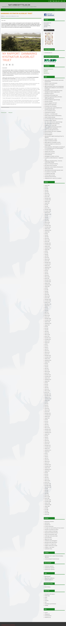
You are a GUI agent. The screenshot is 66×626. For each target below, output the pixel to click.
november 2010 (48, 466)
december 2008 (48, 499)
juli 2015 (46, 382)
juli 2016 (46, 363)
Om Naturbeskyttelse (49, 149)
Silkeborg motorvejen (49, 168)
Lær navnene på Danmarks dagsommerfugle (53, 122)
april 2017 (46, 349)
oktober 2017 (47, 341)
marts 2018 (47, 333)
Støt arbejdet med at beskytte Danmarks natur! (54, 170)
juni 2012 (46, 435)
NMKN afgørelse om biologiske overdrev (53, 142)
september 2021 (48, 267)
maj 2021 (46, 272)
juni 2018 (46, 328)
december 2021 (48, 262)
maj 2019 (46, 310)
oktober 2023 (47, 228)
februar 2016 (47, 371)
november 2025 (48, 199)
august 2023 (47, 231)
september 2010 (48, 469)
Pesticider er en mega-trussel (50, 544)
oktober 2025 (47, 201)
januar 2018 (47, 336)
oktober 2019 (47, 302)
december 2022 (48, 243)
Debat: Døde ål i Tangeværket (50, 104)
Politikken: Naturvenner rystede (51, 545)
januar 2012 (47, 443)
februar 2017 (47, 352)
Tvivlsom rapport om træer (50, 175)
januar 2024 (47, 223)
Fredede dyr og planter (49, 566)
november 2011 (48, 447)
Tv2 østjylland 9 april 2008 (50, 173)
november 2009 (48, 485)
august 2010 (47, 471)
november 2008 (48, 501)
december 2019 (48, 299)
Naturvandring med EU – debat (51, 139)
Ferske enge (47, 595)
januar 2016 (47, 373)
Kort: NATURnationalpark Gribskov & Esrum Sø (54, 118)
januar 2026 (47, 196)
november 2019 (48, 300)
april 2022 (46, 256)
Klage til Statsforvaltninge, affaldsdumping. (53, 115)
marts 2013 (47, 426)
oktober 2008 (47, 503)
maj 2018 (46, 329)
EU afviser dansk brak (49, 526)
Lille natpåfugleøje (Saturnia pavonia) (52, 123)
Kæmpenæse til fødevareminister (51, 532)
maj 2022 (46, 254)
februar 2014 (47, 410)
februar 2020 (47, 296)
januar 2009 (47, 498)
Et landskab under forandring (50, 106)
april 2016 (46, 368)
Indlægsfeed (47, 614)
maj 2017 (46, 347)
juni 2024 (46, 215)
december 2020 (48, 280)
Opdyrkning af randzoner (50, 153)
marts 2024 (47, 220)
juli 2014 (46, 402)
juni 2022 (46, 252)
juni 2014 (46, 403)
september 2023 (48, 230)
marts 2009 (47, 495)
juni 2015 (46, 384)
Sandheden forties (48, 548)
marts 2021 (47, 275)
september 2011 (48, 450)
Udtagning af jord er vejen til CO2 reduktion (53, 178)
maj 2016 (46, 366)
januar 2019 (47, 317)
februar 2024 (47, 222)
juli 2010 (46, 472)
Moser (46, 598)
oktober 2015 (47, 378)
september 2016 (48, 360)
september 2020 (48, 284)
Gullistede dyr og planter (49, 567)
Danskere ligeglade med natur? (51, 103)
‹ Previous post (3, 112)
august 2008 (47, 506)
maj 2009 (46, 491)
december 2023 (48, 225)
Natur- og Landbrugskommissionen (51, 129)
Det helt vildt (47, 523)
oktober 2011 (47, 448)
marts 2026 (47, 193)
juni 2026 (46, 188)
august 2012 (47, 434)
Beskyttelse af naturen (49, 93)
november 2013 (48, 414)
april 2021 (46, 273)
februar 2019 (47, 315)
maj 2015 (46, 386)
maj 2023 (46, 235)
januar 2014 (47, 411)
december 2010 (48, 464)
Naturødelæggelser (48, 134)
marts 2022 (47, 257)
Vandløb (46, 605)
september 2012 (48, 432)
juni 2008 (46, 509)
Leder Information (48, 537)
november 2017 (48, 339)
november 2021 (48, 264)
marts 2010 (47, 479)
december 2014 (48, 394)
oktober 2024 (47, 212)
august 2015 (47, 381)
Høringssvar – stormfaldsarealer (51, 114)
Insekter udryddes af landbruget (51, 531)
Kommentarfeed (48, 615)
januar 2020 (47, 297)
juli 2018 (46, 326)
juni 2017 (46, 345)
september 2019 (48, 304)
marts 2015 (47, 389)
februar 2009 (47, 496)
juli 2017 (46, 344)
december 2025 (48, 198)
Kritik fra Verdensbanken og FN (51, 534)
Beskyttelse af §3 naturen (50, 594)
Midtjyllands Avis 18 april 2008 (50, 125)
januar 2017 (47, 353)
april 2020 (46, 292)
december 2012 (48, 429)
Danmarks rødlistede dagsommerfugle (52, 99)
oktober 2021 (47, 265)
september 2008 (48, 504)
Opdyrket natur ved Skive (50, 151)
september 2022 (48, 248)
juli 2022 (46, 251)
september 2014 (48, 398)
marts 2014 (47, 408)
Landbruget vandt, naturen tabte (51, 536)
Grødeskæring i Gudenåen (50, 112)
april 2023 (46, 236)
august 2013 (47, 418)
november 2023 (48, 227)
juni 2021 (46, 270)
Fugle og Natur (47, 576)
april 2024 (46, 219)
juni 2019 (46, 309)
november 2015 (48, 376)
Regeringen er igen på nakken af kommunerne (54, 167)
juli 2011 (46, 453)
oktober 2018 (47, 321)
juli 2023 (46, 233)
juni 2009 (46, 490)
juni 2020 (46, 289)
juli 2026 (46, 187)
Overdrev (46, 600)
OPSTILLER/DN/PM (48, 154)
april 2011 (46, 458)
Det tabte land (47, 524)
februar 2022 (47, 259)
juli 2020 (46, 288)
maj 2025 (46, 206)
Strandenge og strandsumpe (50, 603)
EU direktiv (46, 70)
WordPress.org (48, 617)
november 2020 (48, 281)
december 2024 (48, 209)
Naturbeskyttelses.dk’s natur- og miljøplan (53, 131)
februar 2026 (47, 195)
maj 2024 (46, 217)
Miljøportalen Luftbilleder (50, 578)
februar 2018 (47, 334)
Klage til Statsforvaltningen (50, 117)
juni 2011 (46, 455)
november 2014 (48, 395)
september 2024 (48, 214)
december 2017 (48, 337)
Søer (46, 602)
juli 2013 (46, 419)
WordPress (13, 624)
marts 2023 (47, 238)
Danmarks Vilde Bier (49, 101)
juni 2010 (46, 474)
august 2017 (47, 342)
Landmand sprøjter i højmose (50, 120)
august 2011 (47, 451)
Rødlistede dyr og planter (50, 569)
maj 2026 (46, 190)
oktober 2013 (47, 416)
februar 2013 (47, 427)
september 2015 (48, 379)
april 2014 (46, 406)
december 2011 (48, 445)
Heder (46, 597)
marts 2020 (47, 294)
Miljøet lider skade (48, 539)
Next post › (11, 112)
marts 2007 (47, 514)
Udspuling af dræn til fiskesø (50, 176)
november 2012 (48, 430)
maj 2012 (46, 437)
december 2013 (48, 413)
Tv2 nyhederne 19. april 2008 (50, 171)
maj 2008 (46, 511)
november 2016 (48, 357)
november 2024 (48, 211)
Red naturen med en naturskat (51, 165)
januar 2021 (47, 278)
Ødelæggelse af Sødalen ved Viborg (52, 156)
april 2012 (46, 438)
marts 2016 (47, 369)
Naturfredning (47, 586)
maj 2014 (46, 405)
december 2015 (48, 374)
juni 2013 (46, 421)
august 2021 (47, 268)
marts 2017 (47, 350)
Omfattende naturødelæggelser (51, 540)
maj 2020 (46, 291)
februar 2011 (47, 461)
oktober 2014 (47, 397)
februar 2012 (47, 442)
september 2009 (48, 487)
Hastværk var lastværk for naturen (51, 529)
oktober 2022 (47, 246)
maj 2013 (46, 422)
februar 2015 (47, 390)
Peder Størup (16, 16)
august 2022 (47, 249)
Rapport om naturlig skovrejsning (51, 163)
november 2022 (48, 244)
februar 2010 (47, 480)
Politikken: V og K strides (49, 547)
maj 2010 (46, 475)
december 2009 (48, 483)
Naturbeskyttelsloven (49, 579)
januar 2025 (47, 207)
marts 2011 (47, 459)
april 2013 (46, 424)
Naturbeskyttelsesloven (48, 69)
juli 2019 (46, 307)
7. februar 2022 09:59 (8, 16)
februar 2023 (47, 240)
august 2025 (47, 203)
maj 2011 (46, 456)
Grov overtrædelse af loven (50, 110)
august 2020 (47, 286)
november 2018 (48, 320)
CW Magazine (3, 624)
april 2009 (46, 493)
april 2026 (46, 191)
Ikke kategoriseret (5, 107)
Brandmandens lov (48, 52)
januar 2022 (47, 260)
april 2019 (46, 312)
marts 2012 (47, 440)
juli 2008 (46, 507)
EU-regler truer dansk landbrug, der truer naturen (54, 528)
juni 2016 (46, 365)
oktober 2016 (47, 358)
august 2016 (47, 361)
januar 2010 (47, 482)
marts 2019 (47, 313)
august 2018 (47, 325)
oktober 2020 (47, 283)
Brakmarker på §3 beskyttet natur (51, 95)
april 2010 (46, 477)
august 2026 (47, 185)
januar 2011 (47, 463)
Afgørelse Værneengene (49, 84)
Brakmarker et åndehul (49, 521)
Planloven (46, 71)
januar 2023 (47, 241)
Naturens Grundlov (48, 133)
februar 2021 (47, 276)
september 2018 (48, 323)
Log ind (46, 612)
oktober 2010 (47, 467)
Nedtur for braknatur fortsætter (51, 140)
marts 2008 (47, 512)
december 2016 (48, 355)
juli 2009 (46, 488)
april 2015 (46, 387)
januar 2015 (47, 392)
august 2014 (47, 400)
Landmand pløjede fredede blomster (52, 559)
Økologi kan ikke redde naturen (51, 542)
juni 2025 (46, 204)
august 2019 (47, 305)
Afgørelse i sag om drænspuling (51, 83)
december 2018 (48, 318)
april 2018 (46, 331)
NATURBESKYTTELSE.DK (19, 5)
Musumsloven (46, 73)
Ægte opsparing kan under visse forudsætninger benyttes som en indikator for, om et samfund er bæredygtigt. (54, 88)
